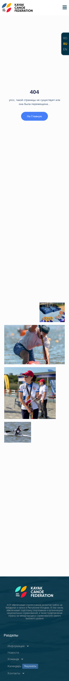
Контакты (14, 673)
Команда (13, 659)
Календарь (22, 666)
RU (65, 44)
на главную (34, 116)
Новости (13, 652)
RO (65, 38)
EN (65, 49)
